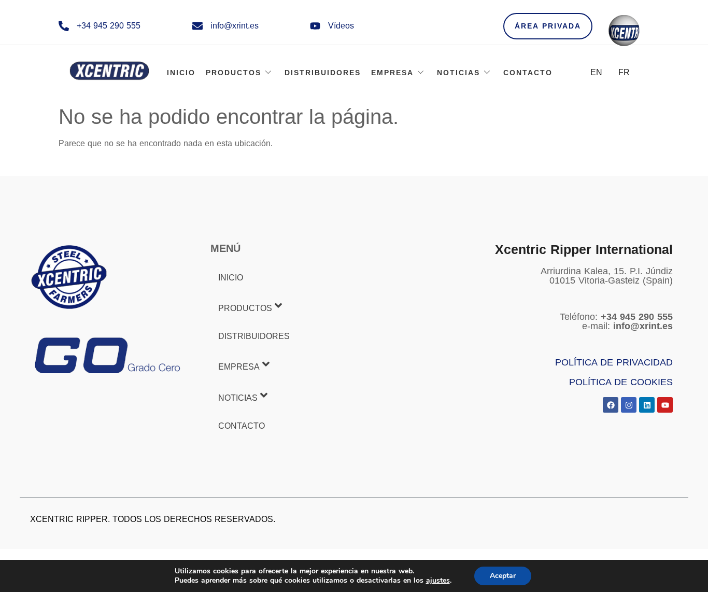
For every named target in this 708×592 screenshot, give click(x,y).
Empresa (392, 72)
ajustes (438, 580)
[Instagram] (628, 405)
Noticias (458, 72)
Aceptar (503, 576)
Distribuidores (323, 72)
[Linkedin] (647, 405)
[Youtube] (665, 405)
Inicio (181, 72)
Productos (233, 72)
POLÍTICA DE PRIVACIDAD (614, 362)
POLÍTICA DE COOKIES (621, 382)
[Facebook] (610, 405)
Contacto (528, 72)
